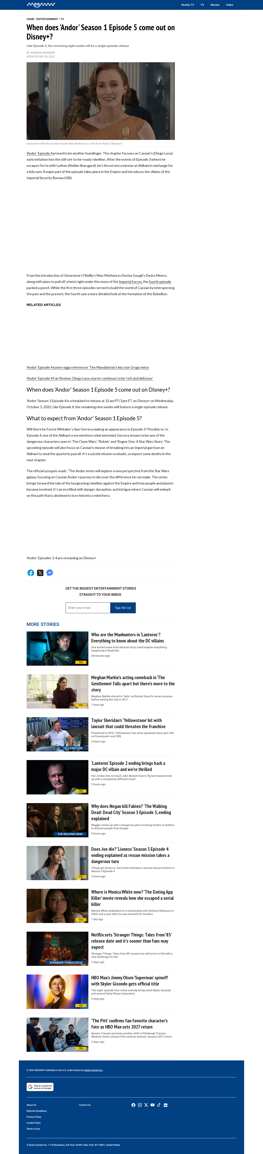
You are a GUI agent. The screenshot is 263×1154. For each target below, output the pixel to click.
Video (229, 4)
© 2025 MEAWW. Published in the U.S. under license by (55, 1070)
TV (202, 4)
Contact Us (85, 1105)
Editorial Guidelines (37, 1111)
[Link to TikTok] (159, 1105)
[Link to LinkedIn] (165, 1105)
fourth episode (160, 281)
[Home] (41, 5)
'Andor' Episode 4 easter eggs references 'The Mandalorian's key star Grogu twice (88, 367)
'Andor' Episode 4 (39, 153)
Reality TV (187, 4)
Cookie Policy (34, 1123)
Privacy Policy (34, 1117)
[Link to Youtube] (152, 1105)
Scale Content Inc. (93, 1070)
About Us (31, 1105)
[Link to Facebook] (133, 1105)
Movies (215, 4)
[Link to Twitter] (146, 1105)
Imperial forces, (130, 281)
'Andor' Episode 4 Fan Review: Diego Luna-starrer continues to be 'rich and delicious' (90, 378)
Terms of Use (33, 1128)
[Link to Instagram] (140, 1105)
